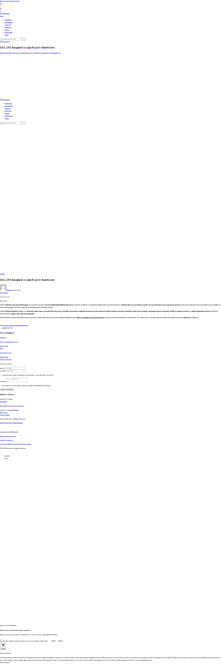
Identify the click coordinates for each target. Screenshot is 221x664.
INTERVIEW (3, 402)
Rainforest (7, 325)
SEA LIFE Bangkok (16, 325)
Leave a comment (6, 359)
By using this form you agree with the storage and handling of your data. (27, 386)
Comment (3, 381)
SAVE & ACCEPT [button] (5, 663)
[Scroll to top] (1, 452)
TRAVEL (2, 274)
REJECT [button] (60, 641)
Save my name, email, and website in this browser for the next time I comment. (28, 375)
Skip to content (5, 1)
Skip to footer (14, 1)
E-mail (2, 371)
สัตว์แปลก (25, 325)
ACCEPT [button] (53, 641)
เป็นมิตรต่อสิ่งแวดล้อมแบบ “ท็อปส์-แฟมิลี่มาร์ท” (12, 406)
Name (2, 368)
